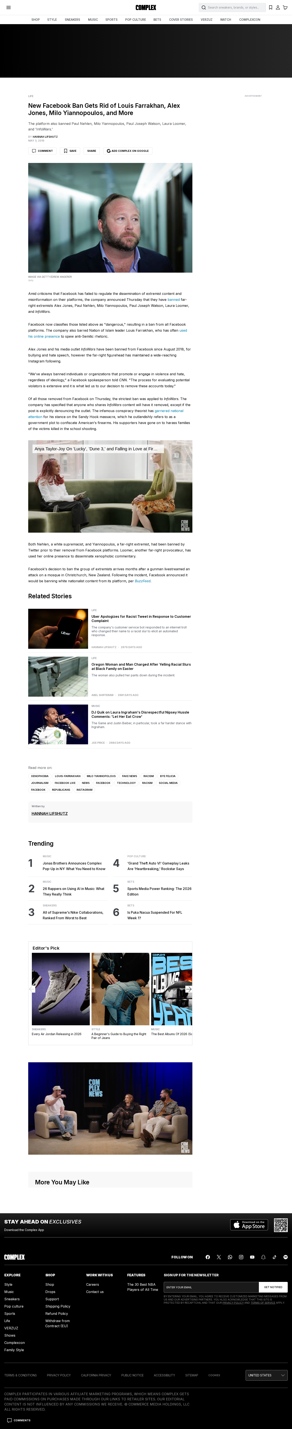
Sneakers (50, 905)
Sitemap (191, 1375)
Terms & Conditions (20, 1375)
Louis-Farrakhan (67, 776)
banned (174, 299)
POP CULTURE (135, 19)
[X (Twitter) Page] (219, 1257)
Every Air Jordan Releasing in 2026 (56, 1034)
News (86, 783)
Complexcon (14, 1342)
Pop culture (14, 1306)
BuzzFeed (142, 581)
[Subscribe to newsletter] (273, 1287)
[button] (267, 1375)
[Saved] (270, 7)
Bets (130, 881)
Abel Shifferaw (102, 695)
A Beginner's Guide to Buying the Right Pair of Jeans (118, 1036)
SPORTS (111, 19)
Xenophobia (40, 776)
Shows (9, 1335)
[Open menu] (8, 7)
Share (91, 150)
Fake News (129, 776)
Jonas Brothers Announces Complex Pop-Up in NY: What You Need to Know (74, 866)
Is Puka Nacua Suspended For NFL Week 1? (154, 915)
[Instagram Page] (241, 1257)
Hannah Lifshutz (104, 647)
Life (30, 96)
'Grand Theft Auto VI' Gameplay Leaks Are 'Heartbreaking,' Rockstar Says (158, 866)
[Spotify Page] (285, 1257)
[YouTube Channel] (252, 1257)
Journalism (39, 783)
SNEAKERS (72, 19)
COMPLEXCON (249, 19)
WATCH (225, 19)
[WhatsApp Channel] (230, 1257)
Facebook (103, 783)
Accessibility (164, 1375)
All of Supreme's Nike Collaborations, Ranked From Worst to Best (73, 915)
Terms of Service (263, 1302)
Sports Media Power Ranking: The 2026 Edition (159, 891)
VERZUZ (206, 19)
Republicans (61, 789)
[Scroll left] (31, 989)
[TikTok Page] (274, 1257)
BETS (157, 19)
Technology (126, 783)
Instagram (84, 789)
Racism (148, 776)
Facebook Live (65, 783)
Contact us (95, 1292)
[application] (110, 486)
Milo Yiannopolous (101, 776)
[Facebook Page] (208, 1257)
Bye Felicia (167, 776)
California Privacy (96, 1375)
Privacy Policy (233, 1302)
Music (95, 706)
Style (95, 1029)
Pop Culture (136, 856)
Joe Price (98, 742)
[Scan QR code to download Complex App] (281, 1225)
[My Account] (277, 7)
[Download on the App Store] (249, 1225)
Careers (92, 1284)
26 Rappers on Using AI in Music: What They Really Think (73, 891)
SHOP (35, 19)
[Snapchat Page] (263, 1257)
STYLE (52, 19)
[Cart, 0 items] (285, 7)
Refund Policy (56, 1313)
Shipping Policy (57, 1306)
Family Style (14, 1350)
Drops (50, 1292)
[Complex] (146, 7)
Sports (9, 1313)
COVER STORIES (181, 19)
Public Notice (132, 1375)
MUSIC (93, 19)
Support (52, 1299)
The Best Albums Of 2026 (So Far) (175, 1034)
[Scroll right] (188, 989)
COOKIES (214, 1375)
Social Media (168, 783)
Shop (49, 1284)
